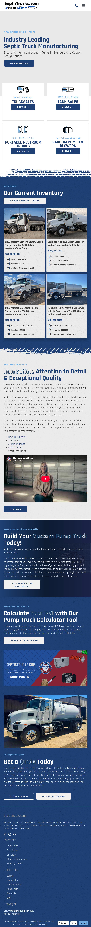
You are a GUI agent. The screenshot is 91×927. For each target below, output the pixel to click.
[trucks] (23, 86)
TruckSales (23, 102)
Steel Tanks (14, 440)
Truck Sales (12, 846)
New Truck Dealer (17, 437)
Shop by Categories (17, 859)
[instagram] (9, 834)
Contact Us (12, 880)
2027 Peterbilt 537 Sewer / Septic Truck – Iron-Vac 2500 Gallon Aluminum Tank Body (21, 311)
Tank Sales (68, 101)
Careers (10, 875)
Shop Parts (12, 889)
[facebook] (5, 834)
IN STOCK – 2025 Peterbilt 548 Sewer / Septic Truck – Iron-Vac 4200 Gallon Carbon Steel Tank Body (66, 311)
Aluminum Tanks (16, 444)
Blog (9, 897)
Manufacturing (14, 884)
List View (11, 854)
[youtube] (14, 834)
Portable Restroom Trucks (23, 144)
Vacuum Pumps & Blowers (67, 144)
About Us (11, 893)
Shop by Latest (14, 863)
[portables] (23, 127)
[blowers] (68, 127)
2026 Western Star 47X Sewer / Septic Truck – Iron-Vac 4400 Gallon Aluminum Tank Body (24, 245)
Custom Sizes (15, 447)
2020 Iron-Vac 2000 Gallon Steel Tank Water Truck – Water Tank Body (66, 243)
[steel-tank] (68, 86)
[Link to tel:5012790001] (76, 5)
